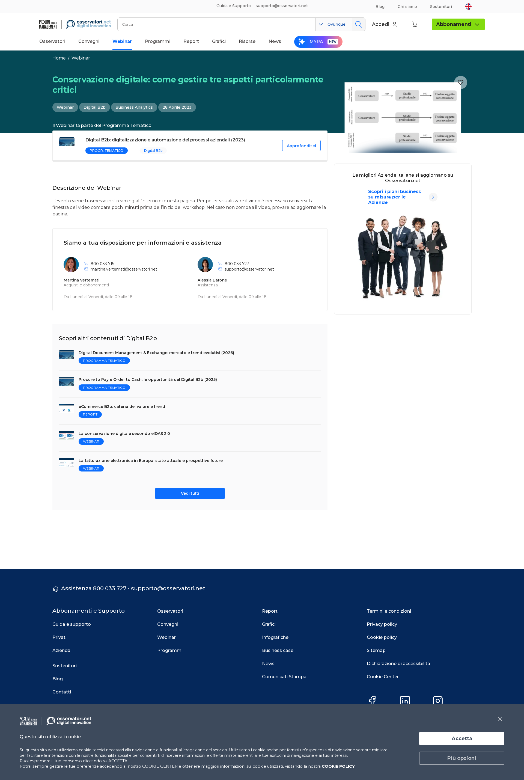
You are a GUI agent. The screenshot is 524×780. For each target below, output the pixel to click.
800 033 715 (102, 263)
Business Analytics (134, 107)
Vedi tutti (190, 493)
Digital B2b (95, 107)
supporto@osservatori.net (249, 269)
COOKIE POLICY (338, 766)
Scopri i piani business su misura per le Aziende (394, 197)
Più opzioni (461, 758)
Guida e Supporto (233, 5)
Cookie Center (383, 676)
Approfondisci (301, 145)
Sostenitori (441, 6)
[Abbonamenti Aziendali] (433, 197)
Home (59, 58)
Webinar (81, 58)
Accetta (462, 738)
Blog (380, 6)
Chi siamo (407, 6)
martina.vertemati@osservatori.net (124, 269)
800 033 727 (237, 263)
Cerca (358, 24)
